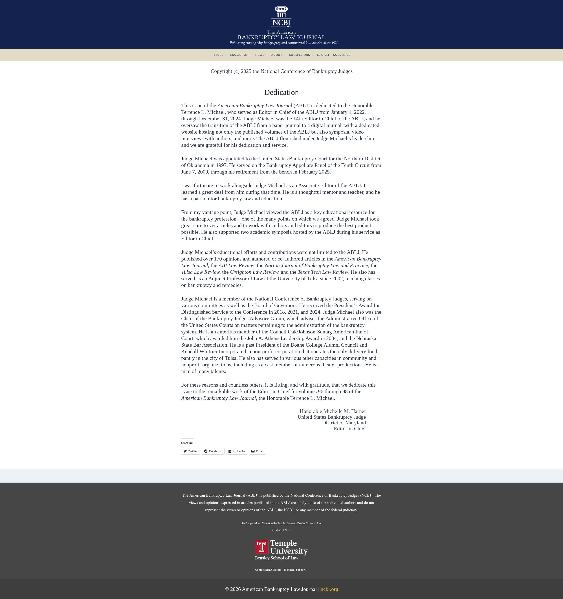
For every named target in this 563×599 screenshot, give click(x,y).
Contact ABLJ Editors (268, 569)
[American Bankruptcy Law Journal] (281, 24)
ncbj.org (329, 589)
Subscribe (341, 54)
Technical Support (294, 569)
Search (323, 54)
